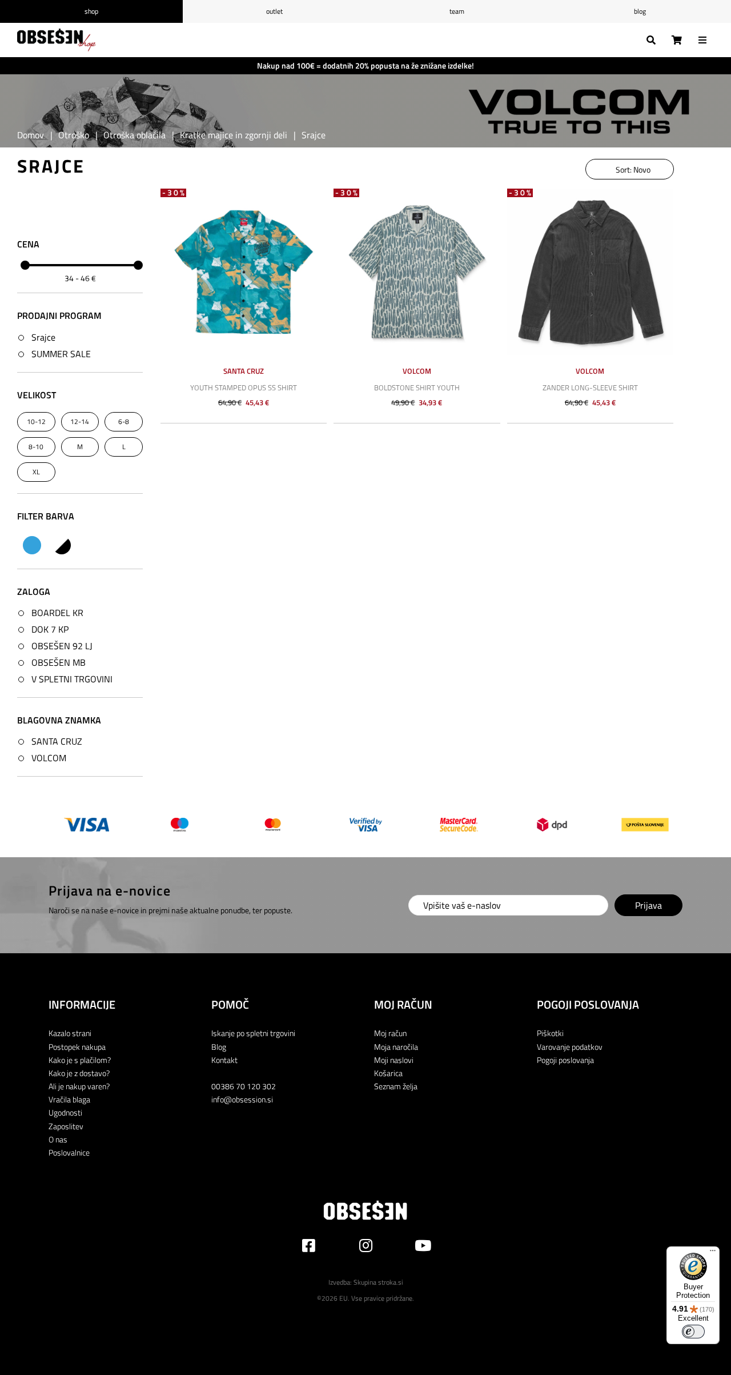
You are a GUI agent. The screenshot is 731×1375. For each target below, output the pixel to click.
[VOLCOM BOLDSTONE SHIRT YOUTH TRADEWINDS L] (417, 272)
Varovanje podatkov (570, 1047)
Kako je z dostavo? (79, 1073)
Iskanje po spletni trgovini (253, 1033)
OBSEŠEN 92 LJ (62, 646)
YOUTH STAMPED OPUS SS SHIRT (243, 387)
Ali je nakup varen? (79, 1086)
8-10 (36, 446)
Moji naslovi (393, 1060)
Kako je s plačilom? (80, 1060)
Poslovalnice (69, 1152)
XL (36, 471)
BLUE (32, 545)
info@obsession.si (242, 1099)
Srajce (43, 337)
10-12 (36, 421)
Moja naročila (396, 1047)
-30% (174, 193)
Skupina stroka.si (378, 1282)
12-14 (79, 421)
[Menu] (713, 1253)
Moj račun (390, 1033)
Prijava (648, 905)
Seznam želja (395, 1086)
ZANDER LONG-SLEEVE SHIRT (590, 387)
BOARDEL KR (57, 612)
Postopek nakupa (77, 1047)
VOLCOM (48, 758)
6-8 (123, 421)
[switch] (693, 1331)
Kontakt (224, 1060)
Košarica (388, 1073)
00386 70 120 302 (243, 1086)
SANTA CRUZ (56, 741)
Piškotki (550, 1033)
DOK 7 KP (50, 629)
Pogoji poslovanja (565, 1060)
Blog (640, 11)
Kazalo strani (70, 1033)
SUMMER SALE (61, 354)
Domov (30, 135)
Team (456, 11)
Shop (91, 11)
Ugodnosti (65, 1112)
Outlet (274, 11)
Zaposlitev (66, 1126)
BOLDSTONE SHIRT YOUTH (417, 387)
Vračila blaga (69, 1099)
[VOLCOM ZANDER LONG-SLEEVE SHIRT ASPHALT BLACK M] (590, 272)
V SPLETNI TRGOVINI (72, 679)
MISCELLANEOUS (62, 545)
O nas (58, 1139)
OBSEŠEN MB (58, 662)
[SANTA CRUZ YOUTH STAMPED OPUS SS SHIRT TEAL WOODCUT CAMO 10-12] (243, 272)
